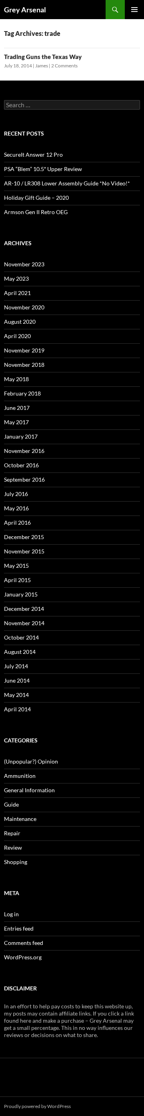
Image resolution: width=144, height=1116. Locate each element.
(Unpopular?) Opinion (31, 761)
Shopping (15, 861)
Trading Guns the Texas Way (43, 56)
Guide (11, 804)
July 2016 (16, 493)
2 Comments (64, 66)
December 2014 (24, 608)
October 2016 (21, 465)
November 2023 (24, 264)
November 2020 (24, 307)
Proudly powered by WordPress (37, 1106)
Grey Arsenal (25, 9)
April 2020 (17, 336)
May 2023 (16, 278)
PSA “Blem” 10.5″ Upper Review (43, 168)
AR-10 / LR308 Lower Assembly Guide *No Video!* (67, 183)
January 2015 (21, 594)
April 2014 (17, 709)
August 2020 (20, 321)
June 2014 (17, 680)
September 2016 (24, 479)
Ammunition (20, 775)
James (41, 66)
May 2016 (16, 508)
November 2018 (24, 364)
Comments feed (23, 942)
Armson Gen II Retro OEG (36, 212)
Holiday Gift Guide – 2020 (36, 197)
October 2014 (21, 637)
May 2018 (16, 379)
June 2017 (17, 407)
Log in (11, 914)
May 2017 (16, 422)
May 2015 (16, 565)
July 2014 (16, 666)
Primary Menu (134, 9)
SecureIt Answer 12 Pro (33, 154)
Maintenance (20, 818)
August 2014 (20, 651)
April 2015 (17, 580)
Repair (12, 833)
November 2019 (24, 350)
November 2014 (24, 623)
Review (13, 847)
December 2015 (24, 536)
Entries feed (19, 928)
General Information (29, 790)
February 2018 (22, 393)
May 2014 (16, 694)
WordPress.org (23, 957)
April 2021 (17, 292)
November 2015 (24, 551)
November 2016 (24, 450)
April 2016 (17, 522)
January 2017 (21, 436)
